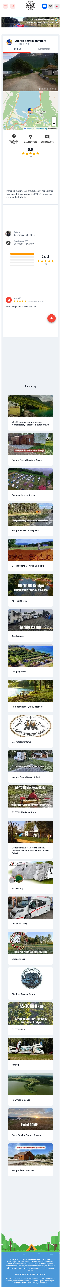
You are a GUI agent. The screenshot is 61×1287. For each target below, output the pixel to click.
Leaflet (29, 128)
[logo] (30, 5)
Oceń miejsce (47, 142)
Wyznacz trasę (13, 142)
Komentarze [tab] (44, 49)
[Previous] (7, 72)
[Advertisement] (30, 172)
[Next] (53, 72)
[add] (51, 318)
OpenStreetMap (41, 128)
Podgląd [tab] (17, 49)
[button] (30, 111)
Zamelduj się (30, 142)
